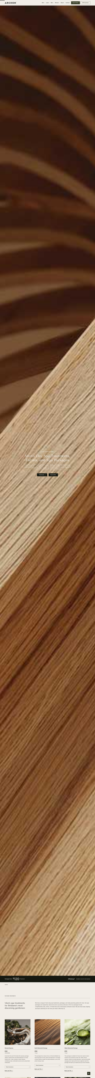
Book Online (75, 2)
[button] (43, 3)
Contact (68, 2)
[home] (11, 3)
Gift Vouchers (85, 2)
